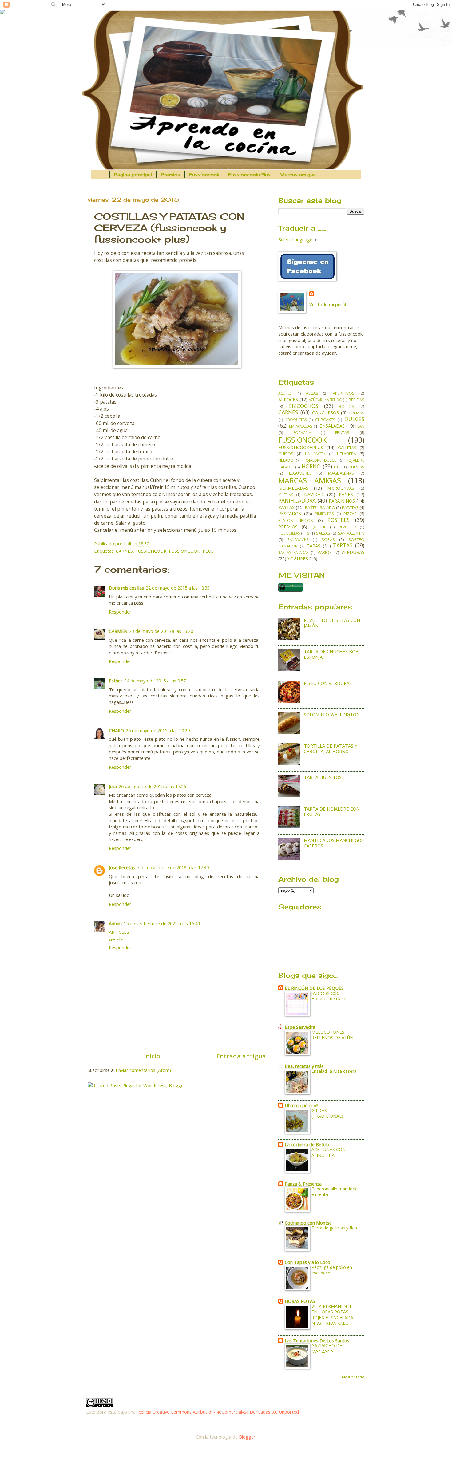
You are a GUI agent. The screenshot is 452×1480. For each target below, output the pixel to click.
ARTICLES (119, 932)
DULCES (354, 419)
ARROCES (288, 399)
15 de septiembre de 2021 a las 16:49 (162, 923)
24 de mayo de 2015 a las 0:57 (155, 680)
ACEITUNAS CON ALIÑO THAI (328, 1152)
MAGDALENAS (341, 473)
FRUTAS (342, 432)
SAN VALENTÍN (351, 533)
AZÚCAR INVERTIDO (325, 399)
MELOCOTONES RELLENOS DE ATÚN (332, 1034)
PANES (346, 494)
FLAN (359, 426)
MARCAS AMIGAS (309, 480)
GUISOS (285, 453)
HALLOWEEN (315, 453)
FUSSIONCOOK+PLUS (191, 551)
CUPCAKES (325, 419)
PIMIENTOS (324, 513)
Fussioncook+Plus (249, 174)
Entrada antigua (241, 1056)
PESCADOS (289, 513)
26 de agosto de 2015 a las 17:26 (152, 786)
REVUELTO (347, 526)
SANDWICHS (298, 539)
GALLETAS (347, 447)
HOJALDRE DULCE (319, 460)
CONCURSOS (325, 412)
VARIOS (325, 552)
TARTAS (342, 545)
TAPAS (313, 546)
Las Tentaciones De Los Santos (317, 1340)
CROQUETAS (296, 419)
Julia (113, 786)
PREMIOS (288, 526)
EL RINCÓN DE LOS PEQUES (314, 988)
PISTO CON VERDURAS (328, 683)
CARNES (124, 551)
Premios (170, 174)
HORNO (311, 466)
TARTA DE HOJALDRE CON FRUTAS (332, 811)
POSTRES (338, 519)
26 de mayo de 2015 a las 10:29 (158, 730)
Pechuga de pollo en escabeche (331, 1270)
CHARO (116, 730)
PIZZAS (350, 513)
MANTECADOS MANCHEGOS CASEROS (334, 843)
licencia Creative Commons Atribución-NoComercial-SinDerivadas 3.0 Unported (218, 1412)
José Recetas (122, 867)
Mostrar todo (353, 1377)
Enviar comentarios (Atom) (143, 1070)
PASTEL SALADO (320, 507)
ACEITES (285, 393)
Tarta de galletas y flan (334, 1228)
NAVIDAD (314, 494)
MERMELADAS (293, 488)
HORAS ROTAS (300, 1301)
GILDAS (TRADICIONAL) (327, 1113)
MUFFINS (285, 494)
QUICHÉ (318, 527)
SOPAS (328, 539)
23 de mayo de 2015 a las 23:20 (161, 631)
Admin (115, 923)
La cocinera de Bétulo (307, 1144)
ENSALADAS (332, 426)
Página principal (133, 174)
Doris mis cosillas (126, 588)
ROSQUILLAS (289, 533)
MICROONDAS (340, 488)
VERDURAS (352, 552)
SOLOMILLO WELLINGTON (332, 714)
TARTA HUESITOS (323, 777)
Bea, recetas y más (304, 1066)
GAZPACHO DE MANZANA (326, 1348)
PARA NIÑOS (342, 501)
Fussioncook (204, 174)
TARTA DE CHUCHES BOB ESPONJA (331, 654)
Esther (115, 680)
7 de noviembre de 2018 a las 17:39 (173, 867)
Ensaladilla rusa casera (333, 1071)
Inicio (152, 1056)
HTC (337, 466)
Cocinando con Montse (308, 1223)
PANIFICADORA (297, 500)
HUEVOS (356, 467)
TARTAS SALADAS (293, 552)
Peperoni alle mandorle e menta (334, 1191)
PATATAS (350, 507)
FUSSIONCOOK (150, 551)
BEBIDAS (356, 399)
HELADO (286, 460)
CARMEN (118, 631)
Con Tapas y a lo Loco (307, 1262)
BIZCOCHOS (303, 405)
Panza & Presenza (303, 1184)
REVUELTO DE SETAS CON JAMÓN (332, 623)
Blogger (247, 1437)
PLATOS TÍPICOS (295, 520)
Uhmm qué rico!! (301, 1105)
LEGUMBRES (300, 473)
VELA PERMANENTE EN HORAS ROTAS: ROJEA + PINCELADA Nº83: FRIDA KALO (332, 1314)
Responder (120, 612)
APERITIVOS (344, 393)
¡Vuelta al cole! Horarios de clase (328, 995)
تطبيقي (116, 938)
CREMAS (356, 413)
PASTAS (286, 507)
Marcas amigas (298, 174)
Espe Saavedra (300, 1027)
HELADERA (346, 453)
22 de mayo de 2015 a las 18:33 (178, 588)
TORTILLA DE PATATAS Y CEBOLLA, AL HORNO (330, 748)
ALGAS (312, 393)
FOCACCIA (302, 432)
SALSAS (323, 533)
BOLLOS (346, 406)
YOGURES (297, 558)
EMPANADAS (300, 426)
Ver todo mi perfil (327, 304)
